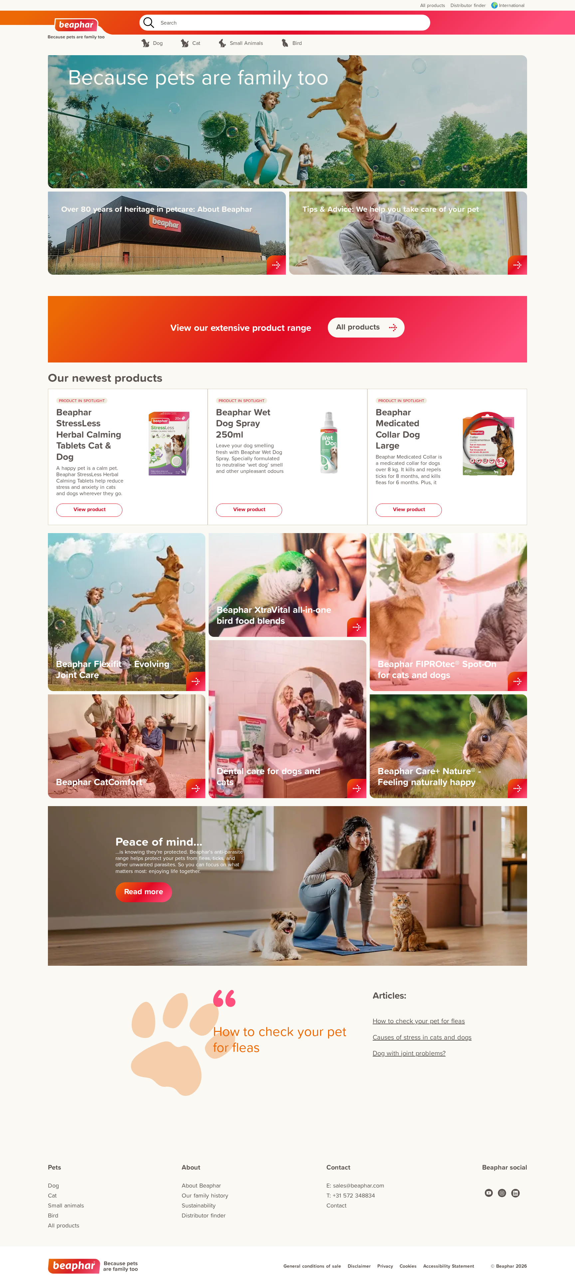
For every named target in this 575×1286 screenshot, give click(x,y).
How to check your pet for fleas (419, 1020)
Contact (336, 1205)
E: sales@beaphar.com (355, 1185)
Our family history (205, 1195)
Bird (53, 1215)
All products (63, 1225)
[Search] (147, 23)
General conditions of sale (312, 1266)
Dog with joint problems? (409, 1053)
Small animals (66, 1205)
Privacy (385, 1266)
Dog (53, 1185)
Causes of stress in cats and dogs (422, 1037)
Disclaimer (359, 1266)
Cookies (408, 1266)
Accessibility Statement (448, 1266)
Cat (52, 1195)
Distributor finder (204, 1215)
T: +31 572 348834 (350, 1195)
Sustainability (199, 1205)
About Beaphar (201, 1185)
